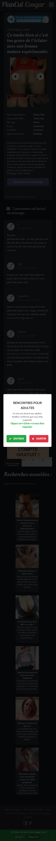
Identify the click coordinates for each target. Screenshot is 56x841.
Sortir (41, 438)
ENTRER (18, 438)
